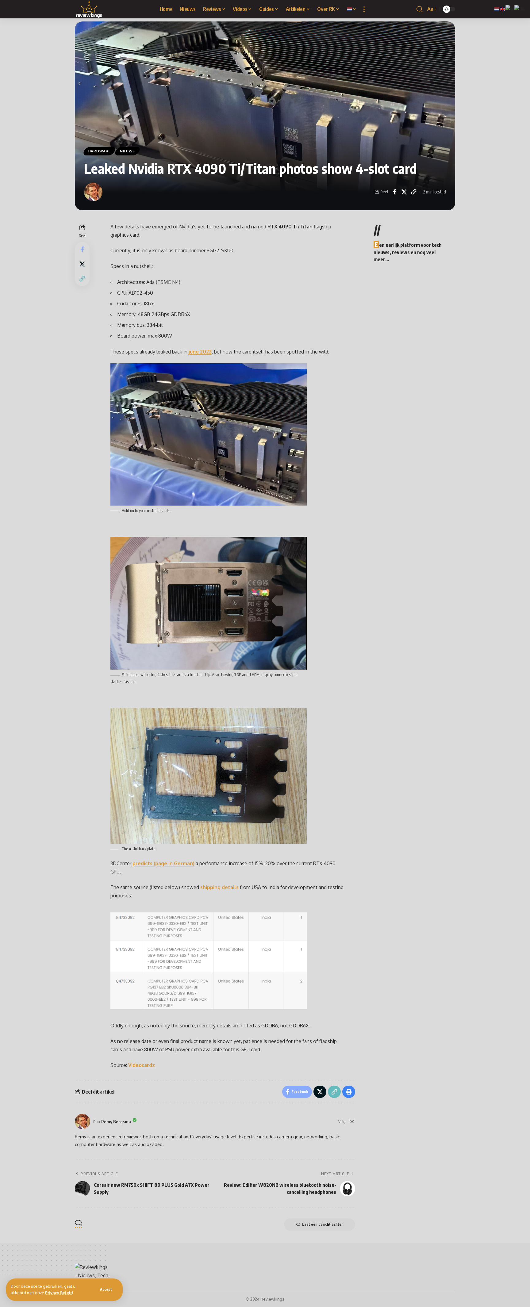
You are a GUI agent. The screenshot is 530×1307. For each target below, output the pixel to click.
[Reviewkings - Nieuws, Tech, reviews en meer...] (89, 9)
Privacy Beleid (59, 1292)
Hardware (99, 151)
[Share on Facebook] (394, 192)
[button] (106, 1289)
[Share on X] (404, 192)
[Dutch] (351, 9)
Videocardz (141, 1065)
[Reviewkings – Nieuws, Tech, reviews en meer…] (92, 1274)
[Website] (352, 1121)
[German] (519, 9)
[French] (509, 9)
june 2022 (200, 352)
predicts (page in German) (162, 863)
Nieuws (127, 151)
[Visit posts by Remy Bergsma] (93, 192)
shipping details (219, 887)
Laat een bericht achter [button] (322, 1224)
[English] (502, 9)
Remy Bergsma (116, 1121)
